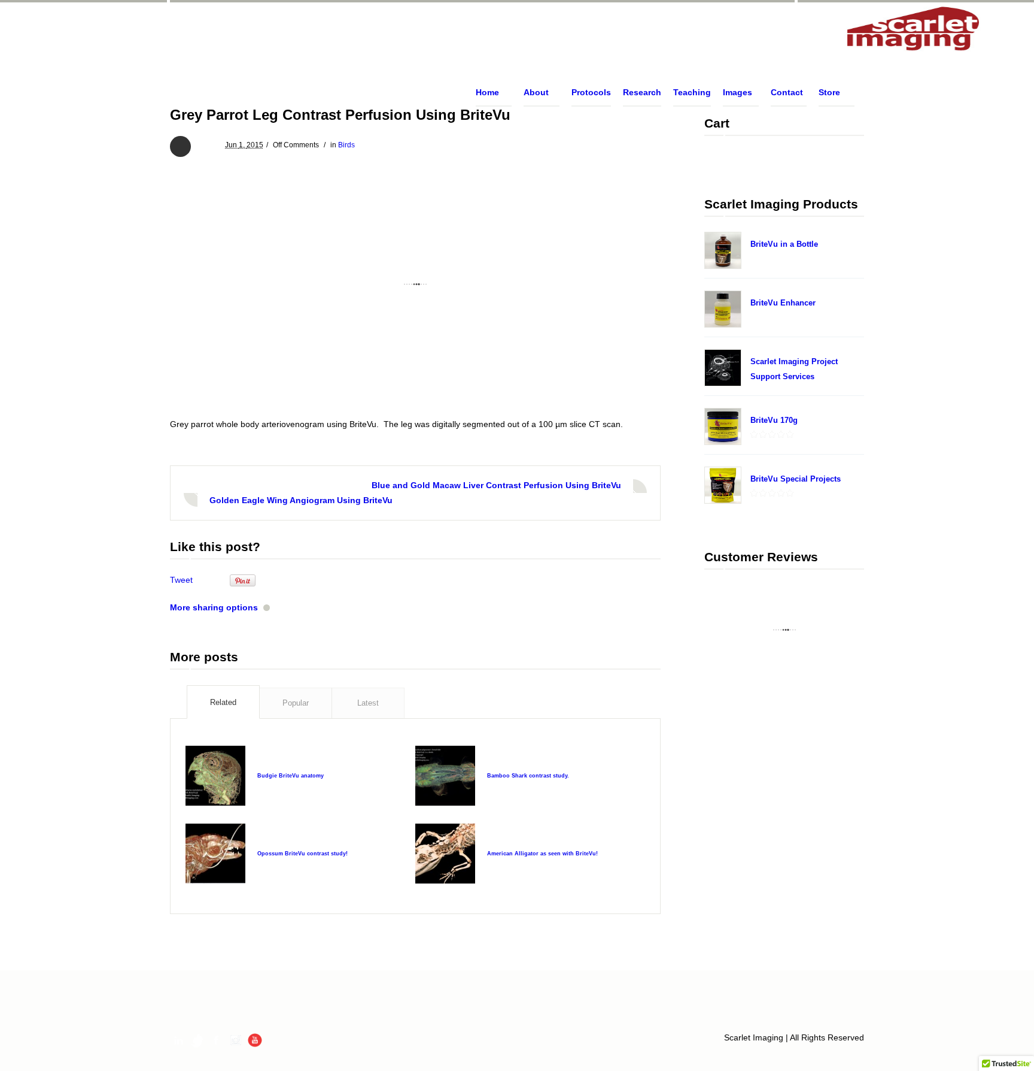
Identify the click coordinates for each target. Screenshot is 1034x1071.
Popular (295, 702)
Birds (346, 145)
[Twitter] (197, 1040)
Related (223, 702)
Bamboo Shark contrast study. (528, 776)
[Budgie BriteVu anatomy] (215, 776)
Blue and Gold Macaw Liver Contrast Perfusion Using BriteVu (496, 485)
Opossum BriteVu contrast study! (302, 854)
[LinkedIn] (178, 1040)
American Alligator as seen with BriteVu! (542, 854)
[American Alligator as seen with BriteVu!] (445, 854)
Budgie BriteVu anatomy (290, 776)
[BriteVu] (913, 30)
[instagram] (235, 1040)
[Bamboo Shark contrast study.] (445, 776)
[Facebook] (216, 1040)
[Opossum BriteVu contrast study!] (215, 854)
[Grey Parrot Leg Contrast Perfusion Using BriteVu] (415, 284)
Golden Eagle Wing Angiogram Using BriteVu (301, 500)
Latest (368, 702)
